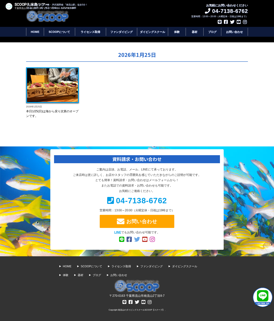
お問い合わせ (234, 31)
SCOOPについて (59, 31)
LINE (117, 232)
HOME (35, 31)
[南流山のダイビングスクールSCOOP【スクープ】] (47, 11)
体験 (177, 31)
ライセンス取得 (90, 31)
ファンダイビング (121, 31)
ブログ (212, 31)
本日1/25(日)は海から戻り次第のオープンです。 (52, 114)
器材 (194, 31)
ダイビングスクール (152, 31)
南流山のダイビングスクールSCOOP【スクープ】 (141, 310)
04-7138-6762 (141, 200)
